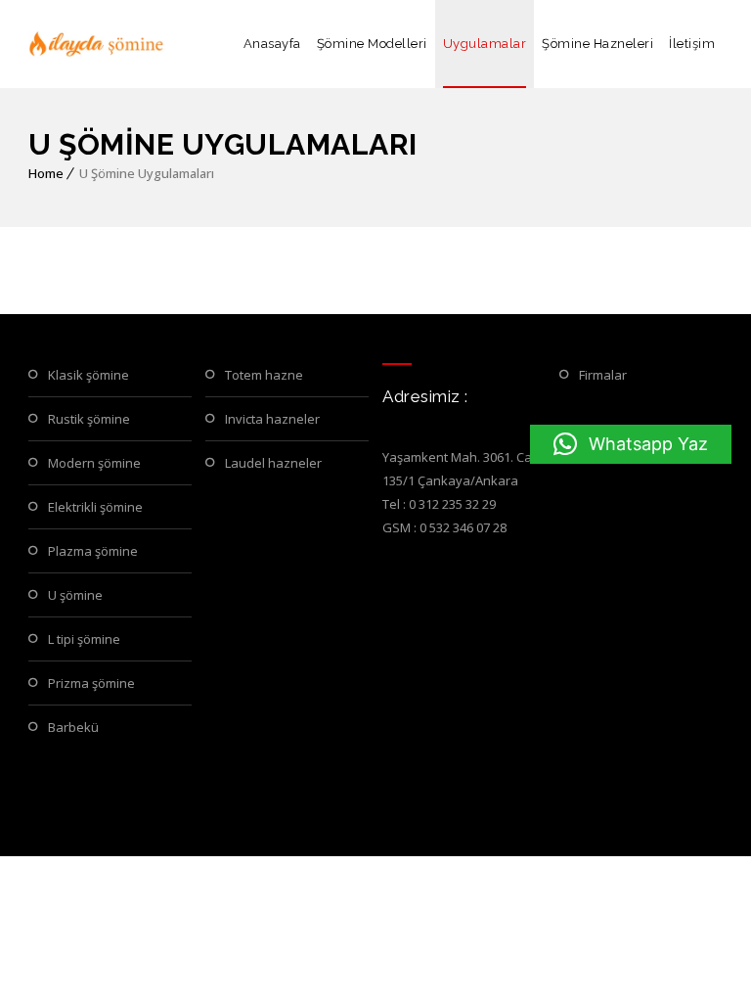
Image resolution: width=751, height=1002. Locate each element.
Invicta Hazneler (272, 419)
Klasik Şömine (88, 375)
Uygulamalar (485, 43)
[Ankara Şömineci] (96, 44)
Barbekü (73, 727)
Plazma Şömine (93, 551)
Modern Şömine (94, 463)
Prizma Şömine (91, 683)
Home (46, 173)
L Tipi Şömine (84, 639)
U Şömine (75, 595)
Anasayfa (272, 43)
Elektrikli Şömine (95, 507)
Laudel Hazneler (273, 463)
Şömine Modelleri (372, 43)
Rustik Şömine (89, 419)
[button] (630, 444)
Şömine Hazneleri (597, 43)
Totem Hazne (264, 375)
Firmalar (603, 375)
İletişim (692, 43)
